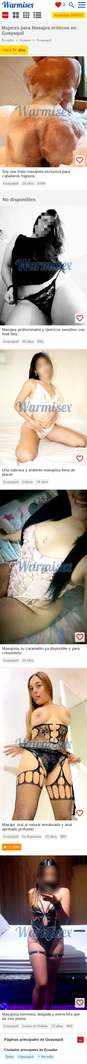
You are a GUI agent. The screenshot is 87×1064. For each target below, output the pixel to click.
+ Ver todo (45, 1056)
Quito (10, 1056)
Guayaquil (25, 1056)
